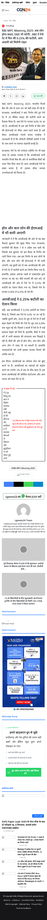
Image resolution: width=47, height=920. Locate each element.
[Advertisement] (23, 201)
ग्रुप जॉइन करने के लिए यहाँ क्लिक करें (25, 772)
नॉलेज (28, 2)
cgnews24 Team (23, 520)
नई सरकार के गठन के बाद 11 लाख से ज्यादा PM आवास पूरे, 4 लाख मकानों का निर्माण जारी (31, 840)
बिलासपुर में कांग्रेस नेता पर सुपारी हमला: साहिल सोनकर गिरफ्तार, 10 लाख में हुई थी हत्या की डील (30, 852)
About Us (7, 900)
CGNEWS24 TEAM (10, 87)
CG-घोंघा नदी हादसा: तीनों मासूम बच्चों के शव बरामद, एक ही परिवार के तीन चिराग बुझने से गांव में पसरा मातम (31, 864)
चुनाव (35, 2)
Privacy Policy (37, 904)
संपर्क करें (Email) (23, 532)
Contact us (16, 900)
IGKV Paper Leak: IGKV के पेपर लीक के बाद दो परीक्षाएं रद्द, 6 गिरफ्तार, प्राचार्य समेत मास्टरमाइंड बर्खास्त (23, 824)
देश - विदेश (12, 21)
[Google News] (23, 474)
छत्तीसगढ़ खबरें (17, 2)
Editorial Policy (24, 904)
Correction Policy (28, 900)
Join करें (39, 96)
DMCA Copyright (11, 904)
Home (5, 21)
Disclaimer (40, 900)
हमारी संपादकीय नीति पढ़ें (37, 532)
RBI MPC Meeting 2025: (24, 468)
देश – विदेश (5, 2)
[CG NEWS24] (23, 10)
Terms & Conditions (23, 908)
